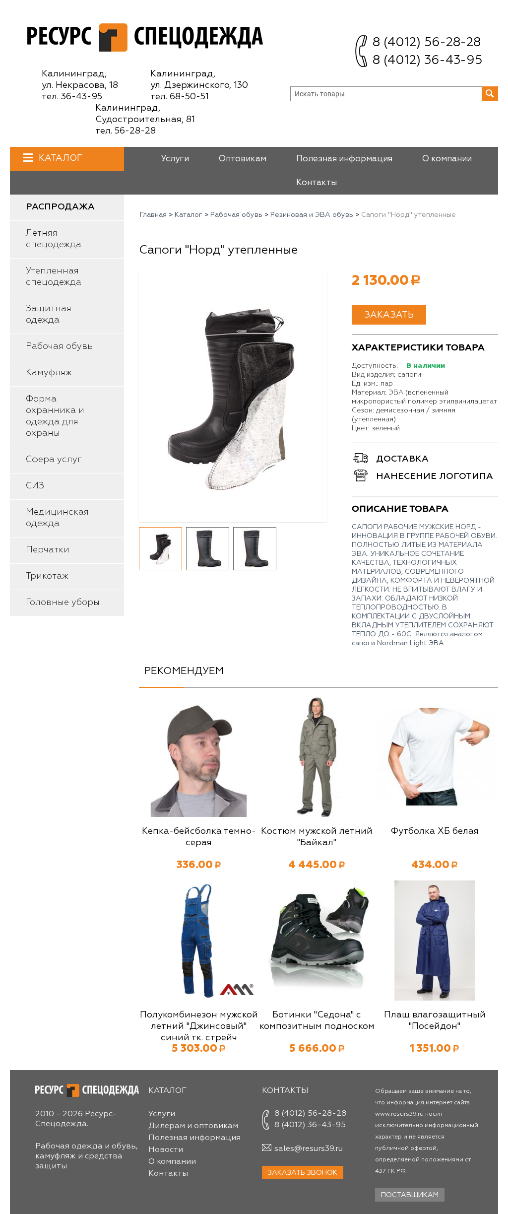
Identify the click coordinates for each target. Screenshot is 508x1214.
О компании (447, 159)
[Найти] (490, 93)
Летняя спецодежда (53, 239)
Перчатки (47, 549)
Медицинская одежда (57, 518)
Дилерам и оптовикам (193, 1126)
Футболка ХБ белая (434, 831)
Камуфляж (49, 372)
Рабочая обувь (59, 346)
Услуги (175, 159)
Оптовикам (242, 159)
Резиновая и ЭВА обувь (311, 214)
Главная (153, 214)
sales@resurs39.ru (308, 1149)
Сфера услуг (54, 459)
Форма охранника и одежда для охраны (55, 416)
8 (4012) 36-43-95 (427, 61)
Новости (165, 1150)
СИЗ (35, 485)
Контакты (316, 183)
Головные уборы (63, 602)
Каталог (60, 158)
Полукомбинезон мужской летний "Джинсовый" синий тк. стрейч (199, 1026)
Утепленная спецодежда (53, 277)
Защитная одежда (48, 314)
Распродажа (60, 206)
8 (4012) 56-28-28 (427, 43)
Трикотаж (47, 576)
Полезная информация (344, 159)
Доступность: (375, 365)
